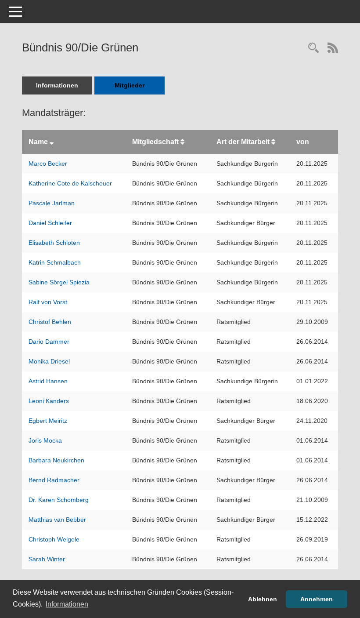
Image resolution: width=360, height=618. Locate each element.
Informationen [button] (67, 604)
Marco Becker (48, 163)
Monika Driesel (49, 361)
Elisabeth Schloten (54, 242)
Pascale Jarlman (52, 203)
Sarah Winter (47, 559)
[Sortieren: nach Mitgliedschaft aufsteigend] (182, 141)
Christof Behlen (50, 321)
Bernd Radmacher (54, 479)
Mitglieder (129, 85)
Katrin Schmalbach (55, 262)
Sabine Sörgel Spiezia (59, 282)
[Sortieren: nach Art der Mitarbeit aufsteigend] (273, 141)
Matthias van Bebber (57, 519)
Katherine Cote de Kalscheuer (70, 183)
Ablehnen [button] (262, 599)
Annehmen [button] (316, 599)
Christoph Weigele (54, 539)
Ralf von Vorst (48, 301)
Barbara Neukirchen (56, 460)
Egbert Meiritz (48, 420)
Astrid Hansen (48, 381)
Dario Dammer (49, 341)
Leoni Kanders (49, 400)
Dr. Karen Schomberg (59, 499)
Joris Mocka (45, 440)
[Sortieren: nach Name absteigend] (52, 141)
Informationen (57, 85)
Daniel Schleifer (50, 222)
